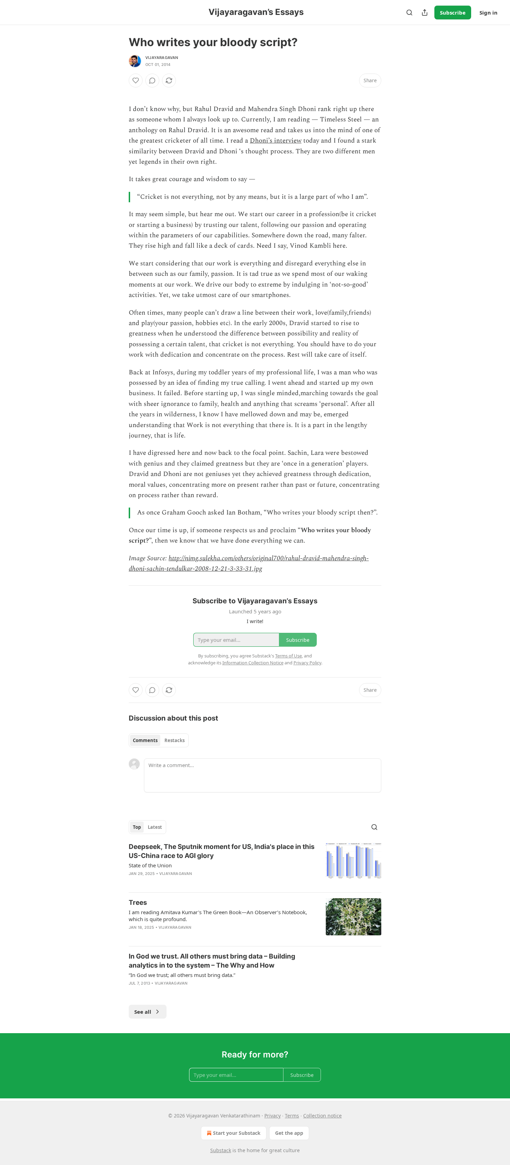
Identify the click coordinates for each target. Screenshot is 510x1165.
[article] (255, 865)
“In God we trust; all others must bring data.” (182, 974)
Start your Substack (237, 1133)
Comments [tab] (145, 740)
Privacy (272, 1115)
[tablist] (159, 740)
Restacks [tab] (174, 740)
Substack (220, 1150)
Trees (138, 903)
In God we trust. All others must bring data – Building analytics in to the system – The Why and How (212, 960)
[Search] (409, 12)
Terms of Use (288, 656)
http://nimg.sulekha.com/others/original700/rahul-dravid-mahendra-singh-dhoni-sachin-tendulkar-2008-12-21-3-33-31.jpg (249, 563)
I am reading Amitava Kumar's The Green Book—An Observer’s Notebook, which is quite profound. (218, 915)
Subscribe (453, 12)
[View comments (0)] (152, 80)
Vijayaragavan (161, 57)
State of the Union (150, 865)
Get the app (289, 1133)
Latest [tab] (155, 827)
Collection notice (322, 1115)
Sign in (488, 12)
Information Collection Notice (252, 663)
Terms (292, 1115)
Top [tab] (137, 827)
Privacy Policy (307, 663)
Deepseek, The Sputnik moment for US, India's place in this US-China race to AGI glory (222, 851)
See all (142, 1011)
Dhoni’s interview (275, 141)
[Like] (136, 80)
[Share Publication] (425, 12)
